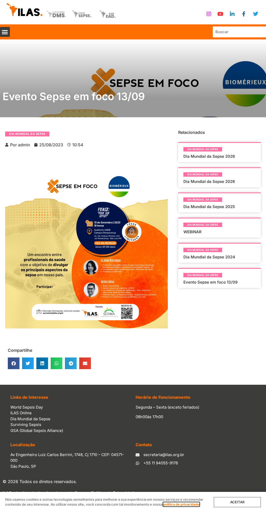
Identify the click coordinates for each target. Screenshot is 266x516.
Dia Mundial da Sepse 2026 (209, 156)
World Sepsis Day (26, 407)
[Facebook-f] (244, 14)
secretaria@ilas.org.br (163, 454)
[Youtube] (220, 14)
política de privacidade (181, 504)
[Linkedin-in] (232, 14)
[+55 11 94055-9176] (137, 463)
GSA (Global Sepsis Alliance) (36, 430)
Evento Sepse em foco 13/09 (210, 282)
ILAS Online (21, 412)
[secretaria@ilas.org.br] (137, 455)
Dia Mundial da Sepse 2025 (209, 206)
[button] (5, 32)
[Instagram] (209, 14)
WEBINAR (192, 231)
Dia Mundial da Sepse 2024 (209, 256)
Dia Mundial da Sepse (27, 134)
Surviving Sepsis (25, 424)
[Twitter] (255, 14)
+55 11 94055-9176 (160, 462)
